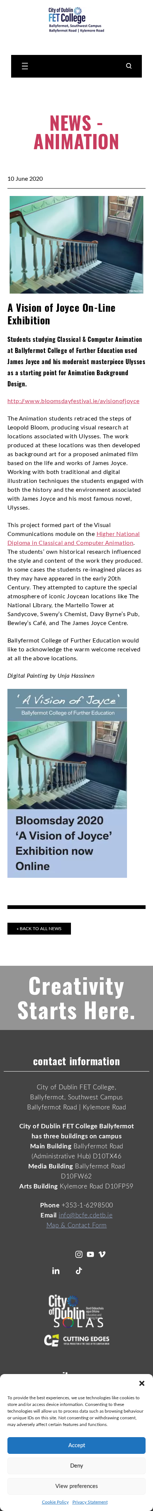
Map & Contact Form (76, 1225)
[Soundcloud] (67, 1270)
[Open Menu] (24, 66)
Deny (76, 1466)
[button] (142, 1383)
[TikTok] (78, 1270)
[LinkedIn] (55, 1270)
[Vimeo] (101, 1254)
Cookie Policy (55, 1502)
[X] (55, 1254)
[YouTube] (90, 1254)
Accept (76, 1445)
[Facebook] (67, 1254)
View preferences (76, 1486)
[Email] (90, 1270)
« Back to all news (39, 928)
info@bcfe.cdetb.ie (86, 1215)
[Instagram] (78, 1254)
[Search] (129, 66)
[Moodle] (101, 1270)
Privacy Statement (90, 1502)
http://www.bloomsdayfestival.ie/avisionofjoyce (73, 401)
